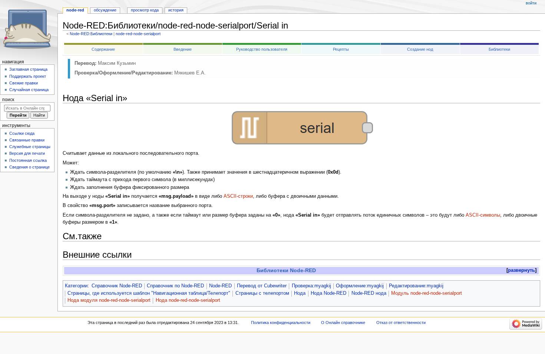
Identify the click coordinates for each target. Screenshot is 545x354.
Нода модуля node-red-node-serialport (109, 300)
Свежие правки (23, 83)
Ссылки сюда (21, 133)
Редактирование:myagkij (416, 285)
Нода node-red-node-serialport (188, 300)
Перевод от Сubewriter (262, 285)
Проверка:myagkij (311, 285)
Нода (299, 293)
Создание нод (420, 49)
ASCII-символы (483, 215)
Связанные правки (26, 140)
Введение (183, 49)
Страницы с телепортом (262, 293)
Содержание (103, 49)
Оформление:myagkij (360, 285)
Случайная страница (29, 89)
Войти (531, 3)
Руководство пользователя (261, 49)
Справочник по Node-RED (175, 285)
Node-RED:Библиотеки (91, 33)
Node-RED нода (368, 293)
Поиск (8, 99)
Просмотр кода (145, 10)
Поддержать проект (27, 76)
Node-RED (220, 285)
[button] (521, 270)
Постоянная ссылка (28, 160)
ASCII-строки (238, 196)
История (176, 10)
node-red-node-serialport (138, 33)
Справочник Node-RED (117, 285)
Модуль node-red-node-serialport (426, 293)
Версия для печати (27, 153)
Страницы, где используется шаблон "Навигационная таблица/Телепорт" (148, 293)
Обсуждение (105, 10)
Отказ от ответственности (401, 322)
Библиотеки (499, 49)
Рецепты (341, 49)
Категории (76, 285)
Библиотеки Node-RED (286, 270)
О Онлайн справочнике (343, 322)
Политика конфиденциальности (280, 322)
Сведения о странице (29, 167)
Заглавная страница (28, 69)
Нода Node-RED (328, 293)
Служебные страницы (29, 146)
